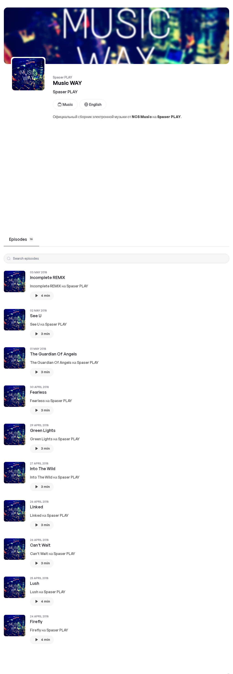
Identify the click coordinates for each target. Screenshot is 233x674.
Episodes (21, 239)
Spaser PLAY (65, 91)
